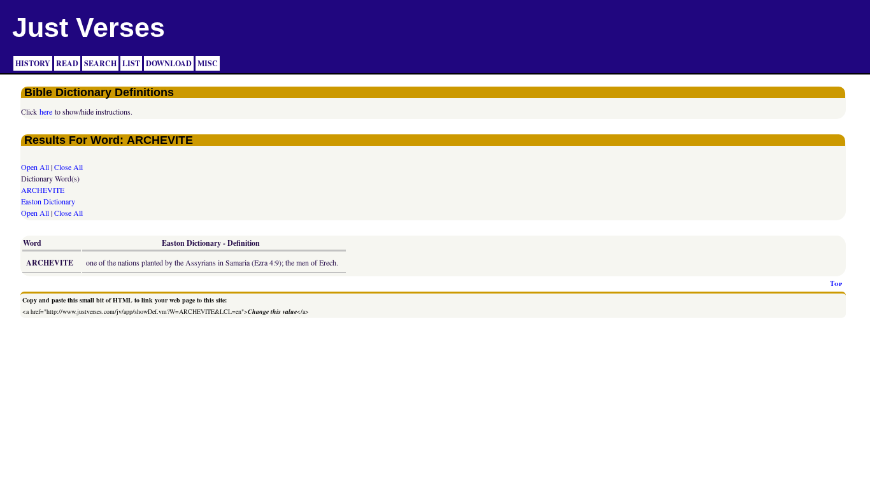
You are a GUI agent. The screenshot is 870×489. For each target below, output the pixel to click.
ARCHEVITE (42, 190)
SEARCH (100, 63)
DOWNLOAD (169, 63)
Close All (68, 167)
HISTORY (32, 63)
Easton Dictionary (48, 201)
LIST (131, 63)
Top (836, 283)
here (45, 111)
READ (67, 63)
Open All (35, 167)
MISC (207, 63)
